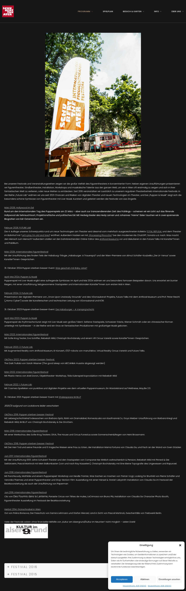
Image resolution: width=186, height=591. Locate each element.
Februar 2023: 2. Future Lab (18, 346)
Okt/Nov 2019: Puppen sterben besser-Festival (28, 414)
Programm (84, 11)
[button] (180, 545)
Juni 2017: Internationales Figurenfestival (25, 455)
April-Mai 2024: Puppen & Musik (20, 276)
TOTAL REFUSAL (154, 231)
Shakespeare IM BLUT (70, 397)
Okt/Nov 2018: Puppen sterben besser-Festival (29, 443)
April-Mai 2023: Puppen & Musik (20, 318)
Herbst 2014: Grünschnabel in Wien (22, 509)
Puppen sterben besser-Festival (37, 359)
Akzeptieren (121, 579)
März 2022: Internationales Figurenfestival (26, 371)
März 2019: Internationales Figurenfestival (26, 430)
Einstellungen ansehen (169, 579)
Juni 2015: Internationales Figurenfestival (25, 492)
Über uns (176, 11)
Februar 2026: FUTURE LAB (17, 227)
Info (156, 11)
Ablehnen (144, 579)
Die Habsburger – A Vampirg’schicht (75, 309)
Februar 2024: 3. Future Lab (18, 293)
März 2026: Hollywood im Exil (19, 207)
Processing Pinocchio (100, 235)
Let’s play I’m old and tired (36, 235)
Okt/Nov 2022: (11, 359)
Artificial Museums (109, 239)
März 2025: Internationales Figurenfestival (26, 251)
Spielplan (108, 11)
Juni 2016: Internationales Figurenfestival (25, 472)
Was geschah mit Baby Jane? (71, 268)
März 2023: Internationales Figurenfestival (26, 334)
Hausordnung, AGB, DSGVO (134, 586)
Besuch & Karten (132, 11)
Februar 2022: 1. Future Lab (18, 384)
